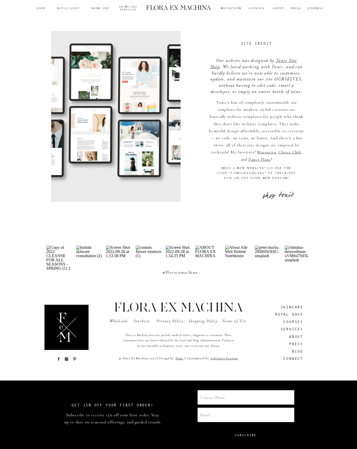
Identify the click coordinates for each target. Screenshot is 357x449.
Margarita (266, 152)
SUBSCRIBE (246, 435)
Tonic (179, 358)
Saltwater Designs (224, 358)
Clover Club (289, 152)
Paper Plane (260, 159)
